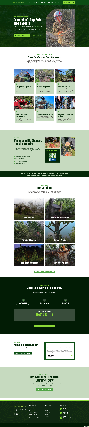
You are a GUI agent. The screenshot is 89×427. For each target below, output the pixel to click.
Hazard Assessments (33, 416)
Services (35, 2)
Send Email (65, 412)
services (36, 26)
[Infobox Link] (24, 87)
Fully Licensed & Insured (51, 150)
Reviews (43, 2)
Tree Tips (50, 2)
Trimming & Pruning (33, 412)
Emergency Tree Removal (34, 409)
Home (46, 408)
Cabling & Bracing (33, 414)
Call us (64, 408)
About (29, 2)
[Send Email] (61, 413)
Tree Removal (32, 410)
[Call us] (61, 409)
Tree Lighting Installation (34, 417)
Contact (57, 2)
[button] (52, 413)
